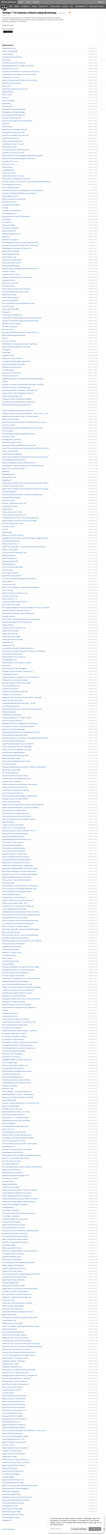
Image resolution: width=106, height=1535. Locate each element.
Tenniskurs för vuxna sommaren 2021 (14, 628)
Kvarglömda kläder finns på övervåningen (15, 981)
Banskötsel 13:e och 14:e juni (11, 1057)
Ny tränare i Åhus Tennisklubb (11, 781)
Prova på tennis (7, 222)
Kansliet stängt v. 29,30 (9, 257)
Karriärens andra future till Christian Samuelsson (17, 900)
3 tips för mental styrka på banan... (13, 1387)
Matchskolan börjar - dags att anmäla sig (15, 1459)
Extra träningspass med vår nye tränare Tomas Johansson (20, 886)
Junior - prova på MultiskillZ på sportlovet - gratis (17, 984)
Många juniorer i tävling (9, 1468)
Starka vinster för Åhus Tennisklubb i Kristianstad (17, 1097)
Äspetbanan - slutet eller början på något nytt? (16, 1297)
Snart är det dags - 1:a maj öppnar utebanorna (16, 1091)
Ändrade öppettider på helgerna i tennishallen (16, 877)
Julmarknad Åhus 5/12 (9, 564)
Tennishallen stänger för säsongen (13, 1254)
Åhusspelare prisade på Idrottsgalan (13, 848)
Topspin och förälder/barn (10, 451)
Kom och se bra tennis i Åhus (11, 802)
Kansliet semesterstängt (9, 51)
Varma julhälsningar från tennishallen (14, 1132)
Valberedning (6, 665)
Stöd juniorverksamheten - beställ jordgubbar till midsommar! (21, 1274)
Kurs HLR (5, 529)
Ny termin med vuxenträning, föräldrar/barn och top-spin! (20, 245)
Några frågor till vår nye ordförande (13, 1280)
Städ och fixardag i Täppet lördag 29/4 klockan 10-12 (18, 434)
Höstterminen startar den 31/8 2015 (13, 1514)
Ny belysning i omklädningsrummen (13, 836)
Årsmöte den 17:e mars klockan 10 (13, 842)
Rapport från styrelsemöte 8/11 (12, 576)
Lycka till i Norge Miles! (9, 492)
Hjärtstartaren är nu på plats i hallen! (13, 1286)
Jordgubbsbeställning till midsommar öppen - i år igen (18, 703)
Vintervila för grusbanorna (10, 228)
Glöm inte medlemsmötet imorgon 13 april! (15, 292)
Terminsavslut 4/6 (7, 54)
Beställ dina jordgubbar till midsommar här (15, 938)
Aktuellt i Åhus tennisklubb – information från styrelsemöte (20, 587)
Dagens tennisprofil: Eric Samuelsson (13, 1425)
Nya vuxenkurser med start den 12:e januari (16, 862)
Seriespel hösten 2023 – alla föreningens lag (16, 387)
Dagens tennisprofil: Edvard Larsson (13, 1401)
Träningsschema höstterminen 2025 (13, 132)
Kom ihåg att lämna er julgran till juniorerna (15, 1126)
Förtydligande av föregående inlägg (13, 112)
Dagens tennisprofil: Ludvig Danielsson (14, 1419)
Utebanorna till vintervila (9, 1016)
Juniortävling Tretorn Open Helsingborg (14, 668)
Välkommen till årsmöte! (9, 1329)
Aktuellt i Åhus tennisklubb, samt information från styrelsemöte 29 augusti (25, 489)
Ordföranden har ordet (9, 147)
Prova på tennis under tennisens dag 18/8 (15, 790)
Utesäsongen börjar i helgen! (11, 636)
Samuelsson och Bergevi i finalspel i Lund (15, 1065)
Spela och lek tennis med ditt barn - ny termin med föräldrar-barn (22, 494)
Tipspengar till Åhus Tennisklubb (12, 1416)
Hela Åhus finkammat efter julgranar (13, 741)
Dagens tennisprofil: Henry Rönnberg (13, 1399)
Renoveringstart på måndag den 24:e (13, 115)
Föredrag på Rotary (8, 964)
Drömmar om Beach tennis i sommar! (13, 1141)
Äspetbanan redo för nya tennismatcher (14, 1277)
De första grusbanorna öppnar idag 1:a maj (15, 813)
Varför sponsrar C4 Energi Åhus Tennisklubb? (16, 880)
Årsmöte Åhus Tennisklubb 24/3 (12, 315)
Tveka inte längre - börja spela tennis (13, 897)
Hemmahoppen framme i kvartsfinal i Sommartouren (18, 1048)
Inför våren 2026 (7, 106)
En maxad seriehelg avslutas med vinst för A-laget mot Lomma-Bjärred (24, 767)
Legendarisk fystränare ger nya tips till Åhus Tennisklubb (20, 1199)
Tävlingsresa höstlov (8, 225)
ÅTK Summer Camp (8, 164)
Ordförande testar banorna (10, 949)
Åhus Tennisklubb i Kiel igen (11, 1517)
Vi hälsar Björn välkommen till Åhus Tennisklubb (17, 1303)
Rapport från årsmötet (9, 1100)
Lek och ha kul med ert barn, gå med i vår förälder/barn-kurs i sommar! (24, 422)
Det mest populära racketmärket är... (13, 1332)
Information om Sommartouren (12, 694)
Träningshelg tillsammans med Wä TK (13, 460)
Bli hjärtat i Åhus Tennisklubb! (11, 83)
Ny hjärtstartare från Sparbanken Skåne (15, 735)
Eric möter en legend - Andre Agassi (13, 975)
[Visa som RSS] (70, 13)
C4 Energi (5, 208)
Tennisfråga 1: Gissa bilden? (11, 1216)
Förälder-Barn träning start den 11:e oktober (16, 1462)
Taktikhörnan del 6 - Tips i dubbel (12, 1323)
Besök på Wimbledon (8, 1123)
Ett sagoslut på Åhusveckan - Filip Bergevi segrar (17, 1045)
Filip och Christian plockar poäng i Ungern (15, 1025)
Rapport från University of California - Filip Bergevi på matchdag (22, 1346)
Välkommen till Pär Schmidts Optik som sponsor (17, 1135)
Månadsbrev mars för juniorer (11, 324)
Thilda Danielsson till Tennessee (12, 358)
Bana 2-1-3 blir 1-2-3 (8, 1129)
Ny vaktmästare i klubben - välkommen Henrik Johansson (20, 1042)
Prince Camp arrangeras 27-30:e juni (13, 1228)
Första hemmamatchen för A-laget (12, 1483)
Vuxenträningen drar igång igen (12, 454)
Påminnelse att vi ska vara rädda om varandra (16, 663)
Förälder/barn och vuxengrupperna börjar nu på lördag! (19, 344)
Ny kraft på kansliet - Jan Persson (12, 1173)
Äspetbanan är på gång (9, 1086)
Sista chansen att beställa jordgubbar (14, 1051)
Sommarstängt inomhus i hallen (12, 512)
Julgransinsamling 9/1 (8, 555)
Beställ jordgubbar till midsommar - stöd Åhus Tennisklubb (20, 807)
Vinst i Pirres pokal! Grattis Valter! (12, 567)
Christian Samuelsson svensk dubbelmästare (16, 891)
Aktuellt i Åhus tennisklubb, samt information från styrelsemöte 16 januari (25, 457)
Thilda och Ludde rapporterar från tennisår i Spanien (18, 819)
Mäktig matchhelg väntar (9, 1184)
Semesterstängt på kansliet (10, 266)
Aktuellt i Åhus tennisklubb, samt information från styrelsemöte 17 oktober (25, 483)
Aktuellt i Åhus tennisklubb (10, 297)
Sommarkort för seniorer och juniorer (14, 63)
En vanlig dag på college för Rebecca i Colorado (17, 993)
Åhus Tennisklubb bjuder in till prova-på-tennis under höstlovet (22, 1167)
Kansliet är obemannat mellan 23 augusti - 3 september (19, 1031)
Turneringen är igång (8, 1245)
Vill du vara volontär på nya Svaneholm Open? (16, 816)
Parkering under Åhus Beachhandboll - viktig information (20, 796)
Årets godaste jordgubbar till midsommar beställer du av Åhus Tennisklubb (25, 607)
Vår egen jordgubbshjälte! (10, 1283)
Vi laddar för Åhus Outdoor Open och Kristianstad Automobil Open (23, 805)
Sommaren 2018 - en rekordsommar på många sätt (18, 906)
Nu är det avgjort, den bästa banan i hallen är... (16, 1349)
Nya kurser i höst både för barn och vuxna (15, 135)
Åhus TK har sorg (7, 590)
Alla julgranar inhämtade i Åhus (12, 1367)
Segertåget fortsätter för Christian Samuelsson (17, 1060)
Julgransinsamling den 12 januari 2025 (14, 199)
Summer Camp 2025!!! (8, 173)
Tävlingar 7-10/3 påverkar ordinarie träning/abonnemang (29, 12)
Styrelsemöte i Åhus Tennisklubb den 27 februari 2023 (19, 445)
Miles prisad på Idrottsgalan (11, 1106)
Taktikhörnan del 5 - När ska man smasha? (15, 1338)
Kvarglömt (5, 1010)
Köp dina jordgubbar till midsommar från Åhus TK (17, 410)
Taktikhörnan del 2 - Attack (10, 1364)
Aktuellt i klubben (7, 509)
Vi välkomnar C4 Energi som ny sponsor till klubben (18, 990)
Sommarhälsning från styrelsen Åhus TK (14, 602)
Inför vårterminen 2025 (9, 202)
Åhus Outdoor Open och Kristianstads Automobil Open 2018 (21, 915)
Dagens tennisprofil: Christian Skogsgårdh (15, 1488)
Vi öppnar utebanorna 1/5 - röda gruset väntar (16, 718)
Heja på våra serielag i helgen (11, 770)
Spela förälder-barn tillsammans (12, 654)
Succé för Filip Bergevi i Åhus (11, 686)
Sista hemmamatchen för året (11, 1390)
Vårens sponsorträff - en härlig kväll (13, 944)
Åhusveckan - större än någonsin (12, 1054)
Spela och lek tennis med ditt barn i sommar (16, 610)
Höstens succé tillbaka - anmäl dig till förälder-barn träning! (20, 1326)
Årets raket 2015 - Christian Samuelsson (14, 1381)
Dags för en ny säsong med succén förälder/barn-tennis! (20, 1485)
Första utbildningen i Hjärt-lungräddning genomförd (18, 1262)
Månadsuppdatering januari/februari (13, 335)
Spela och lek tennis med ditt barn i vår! (14, 552)
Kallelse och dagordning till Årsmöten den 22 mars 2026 (19, 80)
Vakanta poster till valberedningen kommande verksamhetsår (21, 318)
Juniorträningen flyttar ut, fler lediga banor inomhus (18, 66)
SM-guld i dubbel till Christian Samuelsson (15, 1448)
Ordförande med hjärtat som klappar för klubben (17, 1312)
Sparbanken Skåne (8, 355)
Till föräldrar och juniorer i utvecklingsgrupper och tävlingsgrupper (22, 190)
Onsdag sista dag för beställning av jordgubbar (17, 399)
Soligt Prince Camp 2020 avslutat (12, 700)
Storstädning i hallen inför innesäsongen (15, 1219)
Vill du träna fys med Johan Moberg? (13, 1115)
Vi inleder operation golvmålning (12, 845)
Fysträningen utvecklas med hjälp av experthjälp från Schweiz (21, 1155)
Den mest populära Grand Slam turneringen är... (17, 1341)
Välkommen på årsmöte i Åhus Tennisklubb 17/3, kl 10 (19, 831)
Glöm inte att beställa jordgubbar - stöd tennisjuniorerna (19, 1251)
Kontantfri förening (8, 370)
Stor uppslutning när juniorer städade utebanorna (18, 648)
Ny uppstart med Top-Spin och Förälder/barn (16, 216)
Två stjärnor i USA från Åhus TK (12, 211)
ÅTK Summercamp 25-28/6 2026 (12, 57)
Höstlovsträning (7, 126)
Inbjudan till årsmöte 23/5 (10, 634)
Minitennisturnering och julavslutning (13, 109)
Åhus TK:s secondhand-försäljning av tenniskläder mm (19, 579)
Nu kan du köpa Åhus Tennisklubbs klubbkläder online (19, 889)
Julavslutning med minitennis (11, 205)
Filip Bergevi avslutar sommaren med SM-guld (16, 683)
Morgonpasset (6, 480)
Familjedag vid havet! (8, 280)
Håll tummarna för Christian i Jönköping (14, 1335)
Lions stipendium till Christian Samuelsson (15, 1236)
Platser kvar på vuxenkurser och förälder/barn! (17, 121)
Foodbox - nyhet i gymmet (10, 550)
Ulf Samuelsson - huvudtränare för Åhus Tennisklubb (19, 1370)
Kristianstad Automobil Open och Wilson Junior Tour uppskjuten (22, 709)
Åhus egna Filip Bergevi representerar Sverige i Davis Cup (20, 332)
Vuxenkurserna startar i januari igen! (13, 364)
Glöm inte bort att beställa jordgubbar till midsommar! (18, 158)
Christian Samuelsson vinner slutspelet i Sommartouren (19, 784)
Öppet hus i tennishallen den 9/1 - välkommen (16, 1378)
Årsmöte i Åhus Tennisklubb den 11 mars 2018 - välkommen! (21, 978)
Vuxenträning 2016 (8, 1393)
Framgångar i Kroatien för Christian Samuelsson (17, 1497)
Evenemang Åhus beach (9, 506)
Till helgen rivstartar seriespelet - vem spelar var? (17, 671)
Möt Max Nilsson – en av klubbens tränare (15, 1117)
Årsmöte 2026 (6, 86)
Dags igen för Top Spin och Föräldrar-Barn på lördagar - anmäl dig (22, 384)
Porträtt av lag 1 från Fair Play (11, 1074)
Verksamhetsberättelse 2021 (11, 541)
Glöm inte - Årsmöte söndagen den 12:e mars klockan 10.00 (20, 1103)
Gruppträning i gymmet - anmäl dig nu (14, 1361)
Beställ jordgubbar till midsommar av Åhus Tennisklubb (19, 521)
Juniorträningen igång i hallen (11, 1494)
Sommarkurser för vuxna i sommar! (13, 153)
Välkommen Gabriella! (9, 712)
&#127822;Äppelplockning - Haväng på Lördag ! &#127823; (20, 242)
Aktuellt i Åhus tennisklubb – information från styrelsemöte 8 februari (24, 547)
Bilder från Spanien (8, 822)
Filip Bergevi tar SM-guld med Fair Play (14, 996)
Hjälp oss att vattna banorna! (11, 932)
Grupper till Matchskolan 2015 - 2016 (13, 1439)
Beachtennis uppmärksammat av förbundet (16, 1500)
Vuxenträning (6, 350)
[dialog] (76, 1523)
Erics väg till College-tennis (10, 1164)
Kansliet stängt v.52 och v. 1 (10, 196)
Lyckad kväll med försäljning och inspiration (15, 1019)
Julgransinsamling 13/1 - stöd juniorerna (14, 854)
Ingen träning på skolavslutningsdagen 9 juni (16, 405)
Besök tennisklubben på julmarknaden (14, 1396)
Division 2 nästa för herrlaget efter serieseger (16, 749)
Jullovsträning (6, 103)
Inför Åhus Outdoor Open (10, 596)
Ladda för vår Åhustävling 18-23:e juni (14, 1268)
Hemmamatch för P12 (9, 1146)
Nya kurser (5, 98)
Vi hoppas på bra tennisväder (11, 1222)
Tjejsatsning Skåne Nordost (10, 254)
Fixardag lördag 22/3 (8, 170)
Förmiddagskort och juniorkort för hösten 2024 (16, 248)
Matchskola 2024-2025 (9, 231)
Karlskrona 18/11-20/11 (9, 477)
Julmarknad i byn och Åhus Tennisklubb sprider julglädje (19, 874)
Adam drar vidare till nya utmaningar (13, 729)
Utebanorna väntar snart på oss (12, 721)
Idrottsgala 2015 (7, 1520)
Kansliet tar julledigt (8, 100)
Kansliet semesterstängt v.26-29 (12, 396)
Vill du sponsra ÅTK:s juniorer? (11, 263)
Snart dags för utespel (9, 955)
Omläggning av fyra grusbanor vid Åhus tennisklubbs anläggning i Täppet (25, 538)
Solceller (4, 381)
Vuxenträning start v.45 (9, 213)
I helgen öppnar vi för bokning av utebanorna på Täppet (19, 1288)
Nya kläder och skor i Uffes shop (12, 1109)
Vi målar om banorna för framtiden (13, 825)
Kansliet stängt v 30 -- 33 (9, 599)
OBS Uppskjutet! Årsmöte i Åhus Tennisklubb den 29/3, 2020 (21, 732)
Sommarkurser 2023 (8, 437)
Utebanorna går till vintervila (11, 894)
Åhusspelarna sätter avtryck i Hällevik (14, 1033)
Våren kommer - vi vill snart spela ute (13, 828)
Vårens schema (7, 95)
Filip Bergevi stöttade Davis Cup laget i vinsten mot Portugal (20, 967)
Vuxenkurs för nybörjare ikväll (11, 118)
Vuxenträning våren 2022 (10, 561)
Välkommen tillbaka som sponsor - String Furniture (18, 1094)
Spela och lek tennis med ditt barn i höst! (14, 593)
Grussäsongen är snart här (10, 77)
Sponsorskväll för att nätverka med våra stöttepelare (19, 1007)
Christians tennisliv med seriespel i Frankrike (16, 1080)
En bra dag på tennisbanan (10, 706)
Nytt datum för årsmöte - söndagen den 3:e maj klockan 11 (20, 723)
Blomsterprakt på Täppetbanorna (12, 1077)
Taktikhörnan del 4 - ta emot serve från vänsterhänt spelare (21, 1343)
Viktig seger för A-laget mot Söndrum (13, 1002)
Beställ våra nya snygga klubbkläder (13, 752)
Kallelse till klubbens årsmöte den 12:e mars (16, 1112)
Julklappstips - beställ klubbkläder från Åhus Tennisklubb (20, 868)
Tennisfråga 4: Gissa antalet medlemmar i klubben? (18, 1138)
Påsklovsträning (7, 167)
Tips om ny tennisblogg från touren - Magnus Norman (19, 1355)
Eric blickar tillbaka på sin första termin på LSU (16, 1083)
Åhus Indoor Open (8, 329)
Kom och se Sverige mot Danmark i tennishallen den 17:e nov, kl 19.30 (24, 1430)
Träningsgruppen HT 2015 (10, 1506)
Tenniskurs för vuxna (9, 584)
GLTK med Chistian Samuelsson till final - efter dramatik (19, 1144)
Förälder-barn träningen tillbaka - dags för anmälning (18, 1202)
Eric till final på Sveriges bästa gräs (13, 1039)
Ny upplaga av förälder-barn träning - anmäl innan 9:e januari (21, 999)
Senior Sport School (8, 1300)
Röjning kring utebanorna (10, 1013)
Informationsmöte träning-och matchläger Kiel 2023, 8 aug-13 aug (22, 428)
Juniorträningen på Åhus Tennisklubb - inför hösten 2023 (19, 390)
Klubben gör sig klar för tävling (11, 1248)
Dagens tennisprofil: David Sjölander (13, 1404)
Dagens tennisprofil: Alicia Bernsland (13, 1454)
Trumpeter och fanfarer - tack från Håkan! (15, 1291)
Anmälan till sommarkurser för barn (13, 176)
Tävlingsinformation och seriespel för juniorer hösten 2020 (20, 677)
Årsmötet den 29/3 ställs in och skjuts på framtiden (18, 726)
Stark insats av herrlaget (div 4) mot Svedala (16, 761)
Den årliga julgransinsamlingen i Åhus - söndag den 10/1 (19, 1375)
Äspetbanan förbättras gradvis (12, 1257)
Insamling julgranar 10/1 (9, 660)
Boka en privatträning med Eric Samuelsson (15, 857)
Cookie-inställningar (8, 1529)
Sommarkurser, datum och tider (12, 260)
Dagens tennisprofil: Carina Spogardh (14, 1442)
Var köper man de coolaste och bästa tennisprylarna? (19, 1352)
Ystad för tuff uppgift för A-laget (12, 1413)
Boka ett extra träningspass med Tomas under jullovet (19, 871)
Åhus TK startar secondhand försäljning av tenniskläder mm (21, 619)
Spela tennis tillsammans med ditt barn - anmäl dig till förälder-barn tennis (25, 738)
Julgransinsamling (7, 92)
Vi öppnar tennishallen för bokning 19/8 (14, 787)
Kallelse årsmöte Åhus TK (10, 544)
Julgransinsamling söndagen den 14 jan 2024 (16, 347)
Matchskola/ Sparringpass (10, 240)
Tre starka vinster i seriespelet (11, 1161)
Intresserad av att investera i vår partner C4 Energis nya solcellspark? (24, 651)
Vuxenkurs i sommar (8, 271)
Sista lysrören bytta (8, 883)
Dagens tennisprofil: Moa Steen (12, 1433)
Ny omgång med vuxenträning (11, 439)
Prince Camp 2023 (7, 431)
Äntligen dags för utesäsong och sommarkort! (16, 289)
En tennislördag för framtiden (11, 497)
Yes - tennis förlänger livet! (10, 773)
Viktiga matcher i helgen (9, 1456)
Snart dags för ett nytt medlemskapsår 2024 (16, 361)
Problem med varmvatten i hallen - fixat (14, 903)
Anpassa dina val (55, 1529)
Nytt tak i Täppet (7, 958)
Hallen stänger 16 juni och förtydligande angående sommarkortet (22, 155)
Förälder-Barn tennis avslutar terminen (14, 810)
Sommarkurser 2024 (8, 286)
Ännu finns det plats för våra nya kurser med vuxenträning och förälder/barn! (26, 182)
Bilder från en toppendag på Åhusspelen (15, 1242)
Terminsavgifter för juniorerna (11, 184)
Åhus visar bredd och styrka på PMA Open (15, 973)
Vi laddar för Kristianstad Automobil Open (15, 692)
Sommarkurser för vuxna (10, 69)
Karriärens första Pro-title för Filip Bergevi (15, 834)
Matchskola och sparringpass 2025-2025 (14, 129)
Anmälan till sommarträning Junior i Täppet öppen (17, 865)
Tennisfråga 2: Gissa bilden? (11, 1210)
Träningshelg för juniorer (10, 674)
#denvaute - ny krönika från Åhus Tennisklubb (16, 1149)
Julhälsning (5, 471)
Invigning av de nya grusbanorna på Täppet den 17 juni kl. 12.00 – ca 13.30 (25, 413)
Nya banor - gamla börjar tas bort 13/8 (14, 503)
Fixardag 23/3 (6, 312)
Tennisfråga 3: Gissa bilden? (11, 1187)
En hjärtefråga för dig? (9, 1320)
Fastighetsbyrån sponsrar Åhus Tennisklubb (16, 1120)
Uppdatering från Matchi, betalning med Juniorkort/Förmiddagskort (23, 379)
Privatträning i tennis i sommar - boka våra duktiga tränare (20, 518)
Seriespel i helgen (7, 1181)
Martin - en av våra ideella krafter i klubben (15, 1158)
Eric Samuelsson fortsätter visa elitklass (14, 1036)
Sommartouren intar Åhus (10, 689)
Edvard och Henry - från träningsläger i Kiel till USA (17, 393)
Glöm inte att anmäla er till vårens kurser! (15, 89)
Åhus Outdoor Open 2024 (10, 283)
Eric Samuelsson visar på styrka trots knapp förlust (18, 923)
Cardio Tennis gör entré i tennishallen (14, 851)
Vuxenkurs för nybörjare (10, 326)
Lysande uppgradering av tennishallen (14, 909)
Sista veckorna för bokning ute (11, 1028)
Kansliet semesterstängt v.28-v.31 (12, 141)
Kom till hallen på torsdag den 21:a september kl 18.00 (19, 1022)
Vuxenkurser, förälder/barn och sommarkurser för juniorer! (21, 71)
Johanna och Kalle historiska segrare (13, 1225)
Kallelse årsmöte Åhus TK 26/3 (11, 442)
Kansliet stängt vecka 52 (9, 558)
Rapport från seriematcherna (11, 1170)
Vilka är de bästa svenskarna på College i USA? (17, 1294)
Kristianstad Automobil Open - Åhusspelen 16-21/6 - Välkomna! (21, 941)
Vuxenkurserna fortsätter (10, 300)
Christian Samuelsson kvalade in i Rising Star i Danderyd (19, 1190)
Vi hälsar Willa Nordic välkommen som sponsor (16, 1193)
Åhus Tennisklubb (9, 2)
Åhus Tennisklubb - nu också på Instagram (15, 926)
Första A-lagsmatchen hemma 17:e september (16, 1196)
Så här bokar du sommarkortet (11, 1259)
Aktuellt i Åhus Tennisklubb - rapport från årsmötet (18, 613)
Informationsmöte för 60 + (10, 376)
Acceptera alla (95, 1529)
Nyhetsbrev (5, 124)
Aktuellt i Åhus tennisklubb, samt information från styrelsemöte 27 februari (25, 448)
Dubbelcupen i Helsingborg (10, 1491)
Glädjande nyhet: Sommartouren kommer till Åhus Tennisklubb (22, 697)
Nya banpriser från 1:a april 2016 (12, 1309)
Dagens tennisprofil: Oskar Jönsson (13, 1480)
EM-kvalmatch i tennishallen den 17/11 (14, 1410)
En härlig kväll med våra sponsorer (13, 1068)
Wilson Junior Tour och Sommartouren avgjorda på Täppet (20, 1230)
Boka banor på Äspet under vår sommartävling (16, 277)
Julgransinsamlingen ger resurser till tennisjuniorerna (19, 463)
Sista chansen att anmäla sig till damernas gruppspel (18, 1213)
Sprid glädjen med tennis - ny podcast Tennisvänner (18, 970)
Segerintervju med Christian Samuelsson (15, 918)
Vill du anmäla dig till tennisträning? (13, 1503)
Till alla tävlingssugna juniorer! (11, 234)
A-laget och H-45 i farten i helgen (12, 1271)
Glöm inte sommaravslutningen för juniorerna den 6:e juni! (20, 268)
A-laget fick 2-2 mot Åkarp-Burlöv (12, 1451)
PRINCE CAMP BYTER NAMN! (10, 309)
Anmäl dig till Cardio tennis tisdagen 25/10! (15, 1175)
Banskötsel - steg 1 (8, 1088)
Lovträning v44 (6, 219)
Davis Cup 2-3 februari (9, 341)
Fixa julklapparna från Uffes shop (12, 1152)
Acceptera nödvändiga (78, 1529)
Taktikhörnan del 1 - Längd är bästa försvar (15, 1372)
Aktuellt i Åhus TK (7, 581)
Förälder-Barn (6, 353)
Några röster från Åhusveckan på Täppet (15, 1239)
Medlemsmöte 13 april (9, 295)
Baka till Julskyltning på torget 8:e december (15, 755)
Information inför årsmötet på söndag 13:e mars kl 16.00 (19, 1317)
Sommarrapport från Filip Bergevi (12, 1509)
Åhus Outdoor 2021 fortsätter (11, 605)
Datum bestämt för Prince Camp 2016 (13, 1407)
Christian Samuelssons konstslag (12, 639)
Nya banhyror (6, 60)
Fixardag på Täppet (8, 1477)
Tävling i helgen (7, 532)
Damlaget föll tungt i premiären (11, 947)
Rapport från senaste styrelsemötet (13, 468)
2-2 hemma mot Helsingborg (11, 1474)
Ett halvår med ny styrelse (10, 1178)
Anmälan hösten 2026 (9, 48)
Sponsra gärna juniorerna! (10, 573)
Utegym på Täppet (8, 625)
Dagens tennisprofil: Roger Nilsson (13, 1471)
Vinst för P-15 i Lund (8, 1445)
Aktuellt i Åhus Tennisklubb (10, 251)
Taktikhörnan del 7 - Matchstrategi (12, 1306)
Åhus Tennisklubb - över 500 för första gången (16, 1004)
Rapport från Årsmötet (9, 1315)
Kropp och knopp (7, 570)
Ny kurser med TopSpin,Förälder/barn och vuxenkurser (19, 193)
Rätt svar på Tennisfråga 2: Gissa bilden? (15, 1204)
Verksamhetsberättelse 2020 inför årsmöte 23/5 (17, 622)
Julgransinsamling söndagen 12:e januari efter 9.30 (18, 744)
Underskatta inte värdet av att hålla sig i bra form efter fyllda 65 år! (23, 466)
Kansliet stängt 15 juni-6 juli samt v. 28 (13, 515)
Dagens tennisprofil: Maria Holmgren (13, 1428)
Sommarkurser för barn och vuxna (13, 144)
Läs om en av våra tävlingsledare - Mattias (15, 1436)
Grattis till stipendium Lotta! (10, 961)
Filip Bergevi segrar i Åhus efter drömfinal (15, 799)
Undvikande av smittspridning (11, 715)
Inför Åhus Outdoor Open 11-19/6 (12, 523)
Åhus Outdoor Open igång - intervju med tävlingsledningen (20, 929)
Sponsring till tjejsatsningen (10, 187)
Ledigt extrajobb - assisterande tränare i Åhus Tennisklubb (20, 912)
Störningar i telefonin (8, 616)
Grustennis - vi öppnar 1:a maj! (11, 952)
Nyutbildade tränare (8, 474)
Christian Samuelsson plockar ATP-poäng (15, 776)
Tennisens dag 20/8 (8, 500)
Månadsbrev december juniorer (12, 367)
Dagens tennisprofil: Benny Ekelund (13, 1465)
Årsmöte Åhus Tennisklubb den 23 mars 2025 (16, 179)
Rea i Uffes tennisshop (9, 764)
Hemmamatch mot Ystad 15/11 (11, 1422)
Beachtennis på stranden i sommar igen (14, 1233)
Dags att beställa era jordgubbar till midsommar (17, 1071)
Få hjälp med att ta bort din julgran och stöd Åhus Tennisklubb (21, 987)
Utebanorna (6, 237)
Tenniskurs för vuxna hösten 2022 (12, 486)
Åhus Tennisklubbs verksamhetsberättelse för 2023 (18, 303)
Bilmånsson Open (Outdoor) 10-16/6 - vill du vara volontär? (20, 416)
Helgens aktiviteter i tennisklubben (13, 1265)
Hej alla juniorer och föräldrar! (11, 373)
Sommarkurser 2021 (8, 645)
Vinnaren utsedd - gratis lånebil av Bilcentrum (16, 778)
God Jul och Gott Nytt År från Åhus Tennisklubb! (17, 747)
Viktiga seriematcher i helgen (11, 758)
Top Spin (5, 338)
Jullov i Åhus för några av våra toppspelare (15, 1384)
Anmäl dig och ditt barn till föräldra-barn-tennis (16, 860)
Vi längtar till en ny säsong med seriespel (15, 680)
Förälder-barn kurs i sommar (11, 274)
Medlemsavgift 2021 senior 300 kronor (14, 657)
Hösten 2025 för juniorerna (10, 138)
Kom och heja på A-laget (9, 1062)
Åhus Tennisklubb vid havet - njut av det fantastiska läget (20, 935)
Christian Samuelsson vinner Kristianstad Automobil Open (20, 920)
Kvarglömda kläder (8, 1207)
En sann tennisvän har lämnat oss (12, 793)
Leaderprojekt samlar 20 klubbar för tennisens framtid (19, 74)
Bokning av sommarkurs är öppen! (13, 535)
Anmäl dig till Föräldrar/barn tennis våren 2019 (16, 839)
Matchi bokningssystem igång (11, 1512)
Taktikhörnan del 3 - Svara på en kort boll (15, 1358)
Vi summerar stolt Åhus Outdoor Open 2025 (15, 150)
